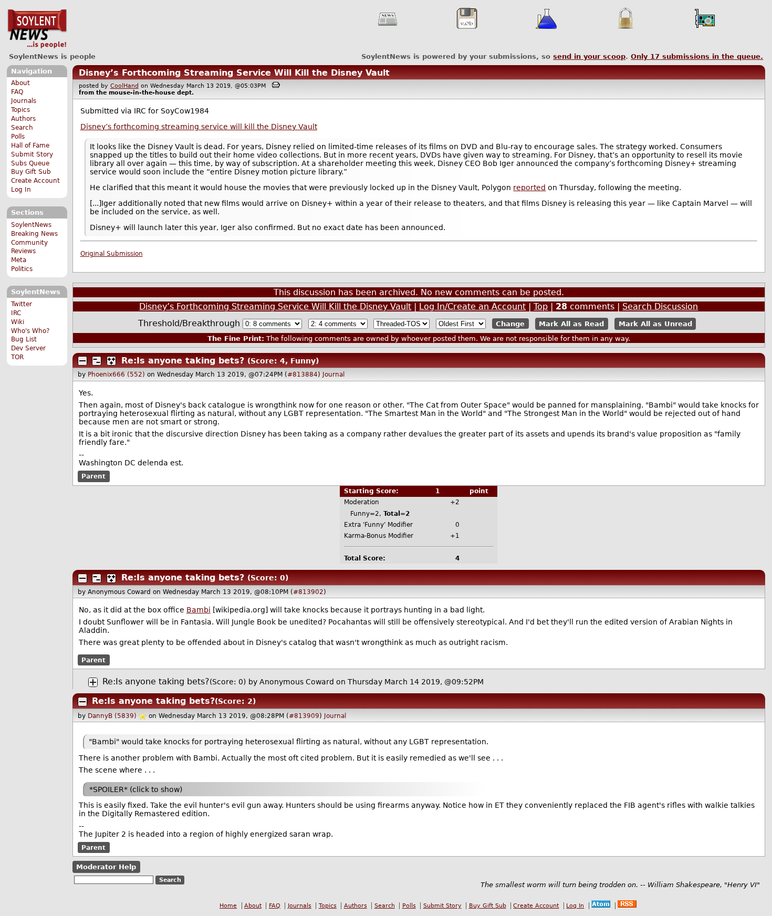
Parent (93, 476)
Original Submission (111, 253)
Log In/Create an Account (472, 306)
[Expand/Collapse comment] (82, 361)
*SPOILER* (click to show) (135, 789)
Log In (21, 189)
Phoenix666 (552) (116, 374)
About (20, 83)
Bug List (24, 339)
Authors (23, 118)
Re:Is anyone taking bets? (182, 361)
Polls (18, 136)
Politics (22, 269)
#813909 (304, 716)
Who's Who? (30, 331)
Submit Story (32, 154)
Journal (333, 374)
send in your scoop (589, 56)
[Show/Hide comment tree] (96, 361)
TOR (17, 357)
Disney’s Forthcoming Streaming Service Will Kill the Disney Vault (234, 73)
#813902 (308, 592)
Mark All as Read (571, 324)
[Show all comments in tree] (111, 361)
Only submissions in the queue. (697, 56)
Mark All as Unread (655, 324)
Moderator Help (106, 867)
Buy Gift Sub (31, 171)
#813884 (302, 374)
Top (541, 306)
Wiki (17, 322)
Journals (23, 101)
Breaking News (34, 233)
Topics (20, 109)
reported (529, 187)
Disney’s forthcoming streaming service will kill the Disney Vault (198, 126)
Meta (18, 260)
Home (228, 905)
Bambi (198, 610)
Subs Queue (30, 163)
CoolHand (124, 85)
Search (22, 127)
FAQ (17, 92)
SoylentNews (37, 29)
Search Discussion (660, 306)
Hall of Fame (30, 145)
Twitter (21, 304)
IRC (16, 313)
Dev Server (28, 348)
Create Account (35, 180)
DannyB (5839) (112, 716)
